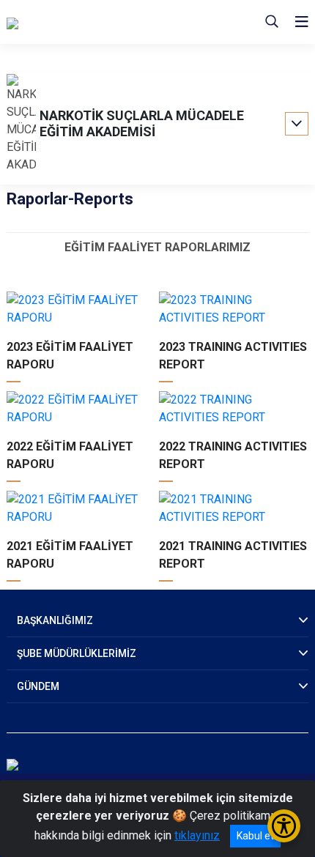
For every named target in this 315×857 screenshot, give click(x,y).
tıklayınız (197, 835)
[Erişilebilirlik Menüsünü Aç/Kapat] (283, 825)
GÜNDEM (38, 686)
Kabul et (255, 836)
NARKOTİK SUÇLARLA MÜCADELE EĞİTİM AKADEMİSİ (142, 123)
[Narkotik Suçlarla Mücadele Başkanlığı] (105, 22)
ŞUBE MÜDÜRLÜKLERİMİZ (76, 653)
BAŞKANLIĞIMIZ (55, 620)
